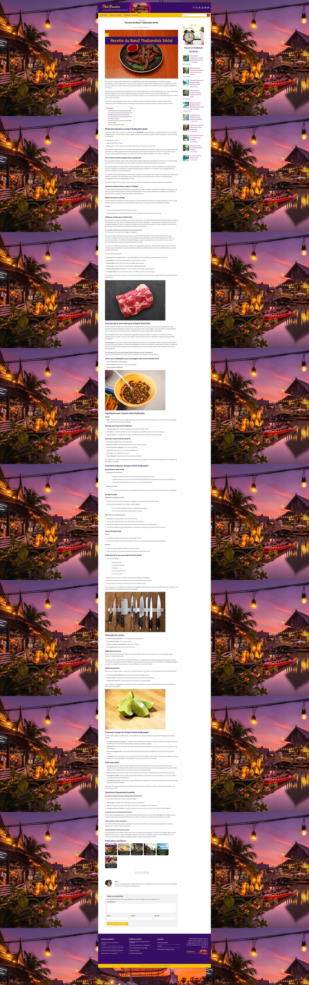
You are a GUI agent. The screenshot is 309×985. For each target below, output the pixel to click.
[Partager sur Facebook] (135, 872)
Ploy (148, 27)
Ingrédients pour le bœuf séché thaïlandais (118, 114)
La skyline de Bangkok (136, 953)
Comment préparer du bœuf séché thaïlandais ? (120, 116)
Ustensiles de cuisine (113, 118)
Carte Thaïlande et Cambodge (138, 948)
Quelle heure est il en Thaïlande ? (109, 953)
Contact (159, 946)
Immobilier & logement (131, 15)
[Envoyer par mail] (141, 872)
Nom (109, 916)
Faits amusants (112, 122)
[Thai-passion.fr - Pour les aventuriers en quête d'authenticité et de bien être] (127, 7)
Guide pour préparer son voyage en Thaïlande (109, 943)
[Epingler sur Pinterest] (144, 872)
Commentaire (111, 902)
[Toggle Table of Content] (130, 108)
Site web (157, 916)
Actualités (103, 15)
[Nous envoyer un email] (202, 7)
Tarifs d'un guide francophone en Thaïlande (139, 942)
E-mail (133, 916)
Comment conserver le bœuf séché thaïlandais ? (120, 120)
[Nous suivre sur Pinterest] (205, 7)
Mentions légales (162, 942)
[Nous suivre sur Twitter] (199, 7)
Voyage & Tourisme (115, 15)
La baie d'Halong (134, 950)
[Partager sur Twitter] (138, 872)
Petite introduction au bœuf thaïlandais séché (119, 110)
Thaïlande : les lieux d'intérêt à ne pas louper (112, 947)
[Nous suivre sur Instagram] (196, 7)
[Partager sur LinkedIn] (147, 872)
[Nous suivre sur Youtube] (208, 7)
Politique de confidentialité (165, 949)
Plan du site (166, 965)
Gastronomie (141, 20)
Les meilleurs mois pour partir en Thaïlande (112, 950)
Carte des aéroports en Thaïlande (139, 945)
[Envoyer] (208, 15)
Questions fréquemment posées (116, 124)
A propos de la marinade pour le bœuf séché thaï (120, 112)
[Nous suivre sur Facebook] (193, 7)
